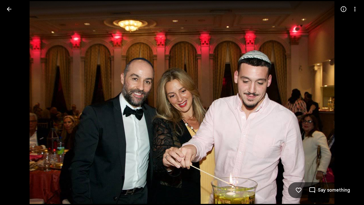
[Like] (298, 190)
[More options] (355, 9)
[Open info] (343, 9)
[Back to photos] (9, 9)
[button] (16, 102)
